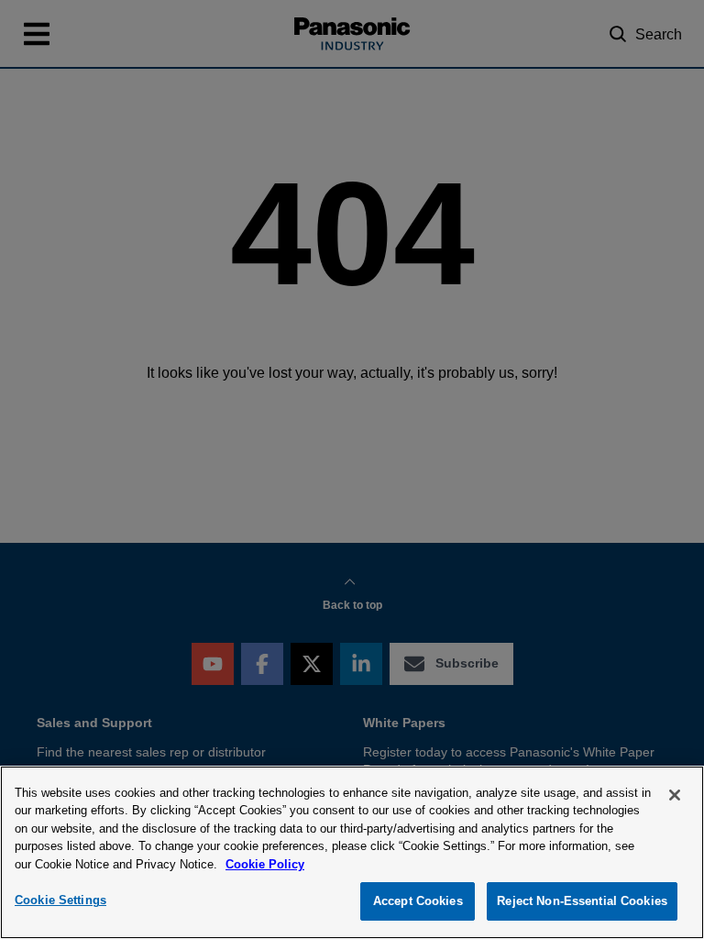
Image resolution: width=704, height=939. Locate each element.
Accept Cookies (418, 901)
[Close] (674, 795)
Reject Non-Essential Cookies (582, 901)
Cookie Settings (60, 900)
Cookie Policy (265, 864)
